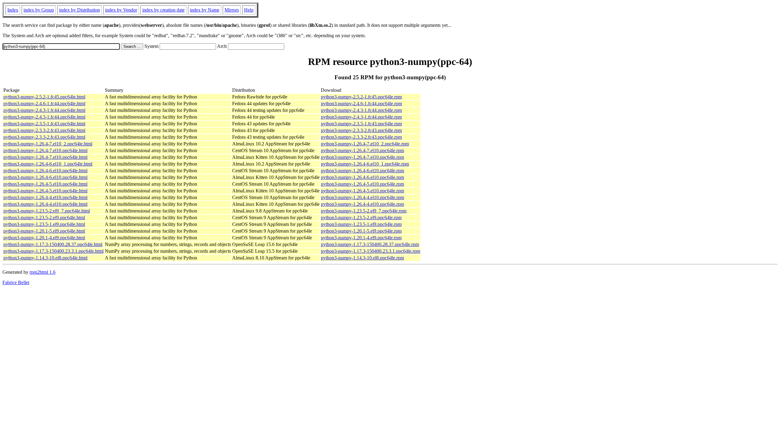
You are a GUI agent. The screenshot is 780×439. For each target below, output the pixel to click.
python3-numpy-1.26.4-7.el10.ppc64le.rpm (362, 150)
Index (12, 9)
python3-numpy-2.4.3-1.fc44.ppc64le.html (44, 110)
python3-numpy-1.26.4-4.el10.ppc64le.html (45, 197)
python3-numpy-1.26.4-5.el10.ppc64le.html (45, 184)
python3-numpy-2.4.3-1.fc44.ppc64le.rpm (361, 110)
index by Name (204, 9)
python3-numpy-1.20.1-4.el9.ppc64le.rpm (361, 237)
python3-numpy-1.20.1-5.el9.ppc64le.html (44, 231)
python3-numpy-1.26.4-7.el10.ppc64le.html (45, 150)
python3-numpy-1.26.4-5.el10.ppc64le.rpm (362, 184)
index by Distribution (79, 9)
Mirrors (232, 9)
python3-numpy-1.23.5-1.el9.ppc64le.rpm (361, 224)
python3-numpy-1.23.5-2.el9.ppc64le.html (44, 217)
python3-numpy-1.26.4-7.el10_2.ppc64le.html (47, 143)
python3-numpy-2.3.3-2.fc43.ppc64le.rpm (361, 130)
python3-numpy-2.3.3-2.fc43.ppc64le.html (44, 130)
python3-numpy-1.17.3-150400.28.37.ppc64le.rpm (370, 244)
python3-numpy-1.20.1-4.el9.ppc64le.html (44, 237)
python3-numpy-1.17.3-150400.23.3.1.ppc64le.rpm (370, 251)
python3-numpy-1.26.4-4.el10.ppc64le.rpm (362, 197)
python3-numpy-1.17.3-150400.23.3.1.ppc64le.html (53, 251)
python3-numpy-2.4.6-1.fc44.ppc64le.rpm (361, 103)
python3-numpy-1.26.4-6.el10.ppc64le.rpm (362, 170)
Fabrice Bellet (15, 282)
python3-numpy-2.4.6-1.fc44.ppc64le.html (44, 103)
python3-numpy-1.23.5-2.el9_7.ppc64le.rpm (363, 210)
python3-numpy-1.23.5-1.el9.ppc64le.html (44, 224)
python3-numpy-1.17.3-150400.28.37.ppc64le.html (52, 244)
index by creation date (163, 9)
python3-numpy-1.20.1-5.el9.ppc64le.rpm (361, 231)
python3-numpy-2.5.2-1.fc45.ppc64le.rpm (361, 96)
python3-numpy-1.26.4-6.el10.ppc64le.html (45, 170)
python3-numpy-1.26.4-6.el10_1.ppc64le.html (47, 163)
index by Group (38, 9)
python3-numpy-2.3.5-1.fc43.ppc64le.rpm (361, 123)
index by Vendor (121, 9)
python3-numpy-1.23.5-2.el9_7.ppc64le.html (46, 210)
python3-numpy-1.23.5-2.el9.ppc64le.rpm (361, 217)
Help (249, 9)
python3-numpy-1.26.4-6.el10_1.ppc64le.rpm (365, 163)
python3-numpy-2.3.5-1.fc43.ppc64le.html (44, 123)
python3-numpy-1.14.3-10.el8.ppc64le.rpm (362, 257)
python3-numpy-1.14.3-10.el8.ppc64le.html (45, 257)
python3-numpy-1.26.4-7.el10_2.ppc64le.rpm (365, 143)
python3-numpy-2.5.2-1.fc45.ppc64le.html (44, 96)
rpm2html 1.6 (42, 272)
